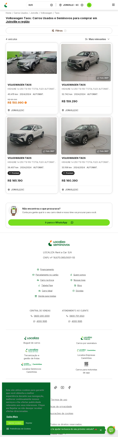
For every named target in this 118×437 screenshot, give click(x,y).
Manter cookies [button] (14, 423)
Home (8, 13)
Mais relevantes (97, 39)
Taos (57, 13)
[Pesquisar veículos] (89, 5)
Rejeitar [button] (29, 423)
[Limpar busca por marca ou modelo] (51, 5)
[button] (40, 321)
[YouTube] (62, 388)
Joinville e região (18, 21)
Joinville (34, 13)
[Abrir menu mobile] (113, 5)
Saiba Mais (12, 416)
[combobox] (38, 4)
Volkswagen (46, 13)
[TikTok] (55, 388)
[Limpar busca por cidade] (82, 5)
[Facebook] (69, 388)
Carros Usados (21, 13)
